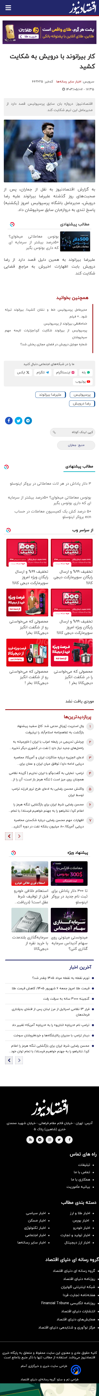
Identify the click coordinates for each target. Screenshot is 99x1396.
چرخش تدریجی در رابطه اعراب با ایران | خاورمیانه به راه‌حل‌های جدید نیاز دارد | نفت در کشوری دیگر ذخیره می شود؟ (48, 745)
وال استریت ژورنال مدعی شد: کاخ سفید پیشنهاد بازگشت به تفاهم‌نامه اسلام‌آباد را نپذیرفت (50, 729)
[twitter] (59, 1140)
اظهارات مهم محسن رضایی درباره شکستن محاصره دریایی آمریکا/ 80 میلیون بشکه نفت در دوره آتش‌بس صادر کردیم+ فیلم (46, 824)
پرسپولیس (82, 394)
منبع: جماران (76, 445)
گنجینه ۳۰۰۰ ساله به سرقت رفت (66, 999)
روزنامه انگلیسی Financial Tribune (68, 1303)
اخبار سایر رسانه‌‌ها (32, 1242)
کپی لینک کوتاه (82, 432)
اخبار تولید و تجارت (75, 1235)
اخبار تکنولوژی (35, 1228)
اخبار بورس (81, 1220)
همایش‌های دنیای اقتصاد (76, 1319)
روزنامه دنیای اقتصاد (79, 1279)
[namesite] (82, 7)
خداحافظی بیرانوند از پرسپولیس (65, 323)
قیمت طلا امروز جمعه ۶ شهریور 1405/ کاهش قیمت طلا (50, 988)
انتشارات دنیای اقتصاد (78, 1311)
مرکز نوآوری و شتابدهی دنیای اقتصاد (66, 1327)
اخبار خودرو (81, 1228)
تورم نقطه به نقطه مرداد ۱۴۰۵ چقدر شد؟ (60, 978)
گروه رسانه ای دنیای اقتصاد (74, 1271)
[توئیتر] (18, 420)
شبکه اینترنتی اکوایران (78, 1287)
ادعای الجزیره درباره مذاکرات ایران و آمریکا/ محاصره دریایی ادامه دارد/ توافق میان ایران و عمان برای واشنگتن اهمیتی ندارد (49, 761)
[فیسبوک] (9, 420)
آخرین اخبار (80, 967)
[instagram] (49, 1140)
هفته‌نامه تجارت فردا (79, 1295)
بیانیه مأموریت (78, 1187)
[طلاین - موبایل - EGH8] (49, 32)
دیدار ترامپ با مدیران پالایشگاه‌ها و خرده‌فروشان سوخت (51, 1035)
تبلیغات (84, 1165)
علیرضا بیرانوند (50, 394)
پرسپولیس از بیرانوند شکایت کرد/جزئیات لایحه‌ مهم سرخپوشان (46, 334)
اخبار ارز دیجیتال (77, 1242)
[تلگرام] (28, 420)
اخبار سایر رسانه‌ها (68, 81)
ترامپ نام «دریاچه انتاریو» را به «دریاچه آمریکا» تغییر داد (50, 1025)
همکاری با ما (80, 1179)
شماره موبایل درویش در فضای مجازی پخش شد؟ (53, 344)
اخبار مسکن (37, 1220)
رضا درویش (82, 403)
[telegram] (39, 1140)
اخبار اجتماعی (35, 1235)
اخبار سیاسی (36, 1213)
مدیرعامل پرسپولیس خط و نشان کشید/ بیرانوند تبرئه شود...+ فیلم (46, 313)
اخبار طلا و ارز (80, 1213)
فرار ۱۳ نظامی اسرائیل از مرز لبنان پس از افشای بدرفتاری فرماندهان (50, 1012)
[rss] (30, 1140)
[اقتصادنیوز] (49, 1108)
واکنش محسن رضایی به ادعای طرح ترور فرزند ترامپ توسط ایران (48, 792)
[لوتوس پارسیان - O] (49, 1389)
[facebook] (69, 1140)
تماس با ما (82, 1172)
